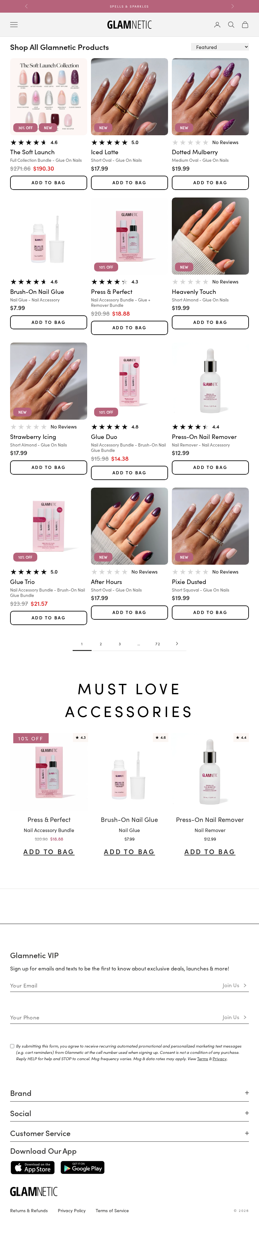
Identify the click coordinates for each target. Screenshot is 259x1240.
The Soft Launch (32, 152)
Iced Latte (104, 152)
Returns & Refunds (29, 1210)
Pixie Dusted (189, 582)
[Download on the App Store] (33, 1167)
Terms (202, 1058)
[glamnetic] (129, 1191)
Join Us (231, 985)
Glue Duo (104, 437)
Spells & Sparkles (129, 6)
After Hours (106, 582)
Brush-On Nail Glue (37, 291)
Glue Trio (22, 582)
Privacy (220, 1058)
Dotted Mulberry (195, 152)
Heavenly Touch (194, 291)
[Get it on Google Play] (83, 1167)
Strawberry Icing (33, 437)
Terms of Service (112, 1210)
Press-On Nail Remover (204, 437)
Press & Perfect (111, 291)
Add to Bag (49, 182)
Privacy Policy (72, 1210)
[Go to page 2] (176, 643)
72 (157, 643)
